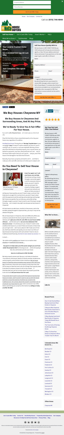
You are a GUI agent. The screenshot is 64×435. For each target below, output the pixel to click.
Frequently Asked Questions (44, 415)
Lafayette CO (48, 375)
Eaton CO (47, 354)
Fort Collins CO (49, 367)
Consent (37, 77)
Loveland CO (48, 383)
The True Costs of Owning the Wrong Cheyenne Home (52, 327)
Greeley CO (48, 370)
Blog (49, 418)
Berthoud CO (48, 349)
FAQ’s (49, 34)
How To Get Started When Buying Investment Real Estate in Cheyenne (52, 303)
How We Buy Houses (30, 415)
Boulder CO (48, 351)
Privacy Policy (42, 418)
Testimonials (22, 38)
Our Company (30, 16)
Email (50, 71)
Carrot (42, 433)
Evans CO (47, 359)
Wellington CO (49, 391)
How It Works (39, 34)
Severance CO (48, 386)
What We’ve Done (8, 38)
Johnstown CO (49, 373)
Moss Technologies (34, 430)
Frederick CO (48, 365)
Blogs (31, 38)
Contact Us (39, 16)
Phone (36, 71)
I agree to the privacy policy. (44, 79)
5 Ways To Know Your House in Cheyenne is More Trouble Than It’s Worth (52, 334)
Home (23, 16)
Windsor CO (48, 394)
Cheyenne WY (48, 405)
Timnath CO (48, 389)
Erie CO (47, 357)
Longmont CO (49, 378)
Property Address (40, 65)
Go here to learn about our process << (29, 234)
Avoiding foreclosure (8, 143)
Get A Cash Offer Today (24, 34)
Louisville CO (48, 381)
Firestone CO (48, 362)
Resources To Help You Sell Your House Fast (25, 418)
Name (36, 59)
